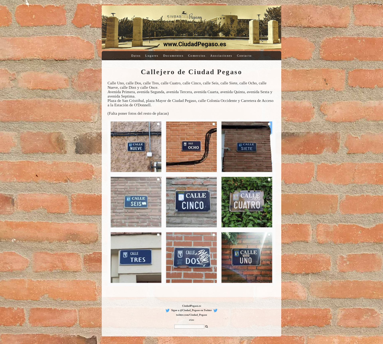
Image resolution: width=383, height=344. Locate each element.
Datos (136, 55)
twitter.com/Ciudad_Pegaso (191, 314)
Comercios (197, 55)
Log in (365, 2)
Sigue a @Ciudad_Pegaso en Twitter (191, 310)
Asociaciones (221, 55)
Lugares (151, 55)
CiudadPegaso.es (191, 306)
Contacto (244, 55)
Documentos (173, 55)
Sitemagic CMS (375, 2)
